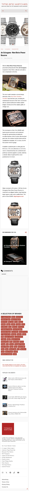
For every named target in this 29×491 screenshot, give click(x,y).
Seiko (6, 349)
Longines (3, 339)
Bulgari (8, 324)
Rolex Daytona (5, 463)
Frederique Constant (6, 329)
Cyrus (23, 324)
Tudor (2, 351)
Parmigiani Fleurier (19, 344)
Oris (7, 344)
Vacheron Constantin (6, 354)
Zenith (14, 354)
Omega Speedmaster (7, 457)
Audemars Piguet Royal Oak (8, 450)
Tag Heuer (23, 349)
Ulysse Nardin (9, 351)
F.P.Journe (21, 326)
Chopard (18, 324)
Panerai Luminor (6, 459)
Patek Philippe (5, 346)
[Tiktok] (14, 472)
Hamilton (13, 334)
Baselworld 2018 (15, 49)
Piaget (11, 346)
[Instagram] (2, 472)
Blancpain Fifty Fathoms (7, 452)
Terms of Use (5, 482)
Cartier (13, 324)
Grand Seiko (15, 331)
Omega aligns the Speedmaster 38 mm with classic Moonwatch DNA (14, 36)
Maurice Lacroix (16, 339)
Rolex (2, 349)
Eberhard (14, 326)
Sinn (18, 349)
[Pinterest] (10, 472)
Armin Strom (19, 317)
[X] (6, 472)
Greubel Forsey (23, 331)
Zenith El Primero (6, 466)
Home (2, 49)
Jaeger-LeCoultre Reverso (8, 455)
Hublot (24, 334)
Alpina (13, 317)
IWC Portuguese (6, 453)
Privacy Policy (6, 484)
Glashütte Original (5, 331)
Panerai (12, 344)
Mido (11, 341)
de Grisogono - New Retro (11, 261)
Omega (3, 344)
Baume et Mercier (15, 319)
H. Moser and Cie (5, 334)
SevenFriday (12, 349)
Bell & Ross (4, 322)
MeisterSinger (4, 341)
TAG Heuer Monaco (6, 464)
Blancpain (10, 322)
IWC (2, 336)
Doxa (10, 326)
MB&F (8, 339)
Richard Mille (21, 346)
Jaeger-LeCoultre (9, 336)
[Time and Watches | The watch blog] (14, 6)
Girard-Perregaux (17, 329)
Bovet (16, 322)
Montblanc (16, 341)
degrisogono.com (19, 196)
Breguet (21, 322)
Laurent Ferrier (19, 336)
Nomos (21, 341)
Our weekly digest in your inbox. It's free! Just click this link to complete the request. (14, 365)
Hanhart (19, 334)
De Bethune (4, 326)
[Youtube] (18, 472)
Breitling (3, 324)
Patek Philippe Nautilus (7, 461)
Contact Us (5, 487)
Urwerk (15, 351)
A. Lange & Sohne (6, 317)
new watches (7, 49)
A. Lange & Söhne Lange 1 (8, 448)
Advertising (5, 479)
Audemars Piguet (5, 319)
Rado (15, 346)
